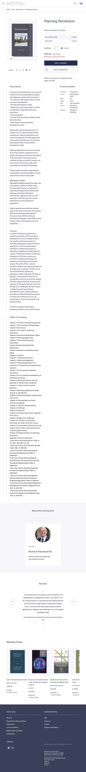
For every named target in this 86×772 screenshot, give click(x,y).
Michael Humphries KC (56, 685)
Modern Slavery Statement (14, 731)
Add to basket (61, 63)
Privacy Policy (10, 724)
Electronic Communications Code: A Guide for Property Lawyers (38, 682)
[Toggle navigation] (3, 3)
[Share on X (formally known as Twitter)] (20, 70)
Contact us (47, 721)
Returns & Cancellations (51, 727)
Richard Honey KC (12, 683)
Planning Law (20, 9)
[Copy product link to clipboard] (29, 70)
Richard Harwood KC (40, 551)
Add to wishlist (61, 70)
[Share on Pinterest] (23, 70)
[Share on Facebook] (16, 70)
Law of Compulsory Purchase (17, 680)
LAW (13, 9)
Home (8, 9)
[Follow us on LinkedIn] (8, 748)
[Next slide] (73, 601)
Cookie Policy (10, 734)
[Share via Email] (26, 70)
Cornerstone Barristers (79, 685)
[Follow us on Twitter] (12, 748)
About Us (9, 718)
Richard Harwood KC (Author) (55, 30)
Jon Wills (30, 688)
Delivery (46, 724)
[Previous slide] (12, 601)
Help (45, 718)
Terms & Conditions (12, 727)
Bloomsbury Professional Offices (16, 721)
